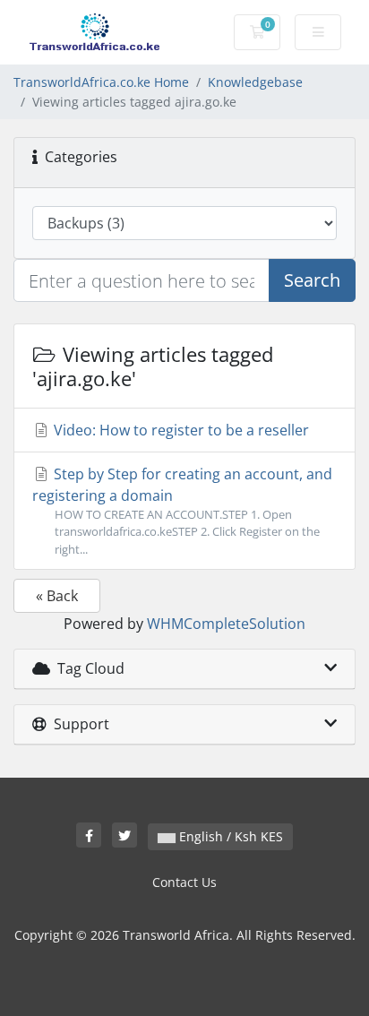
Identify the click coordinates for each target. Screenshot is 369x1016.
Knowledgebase (255, 81)
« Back (57, 596)
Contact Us (184, 882)
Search (312, 280)
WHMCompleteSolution (226, 623)
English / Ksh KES (229, 836)
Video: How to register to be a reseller (179, 430)
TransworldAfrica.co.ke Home (101, 81)
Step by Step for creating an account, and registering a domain (182, 510)
